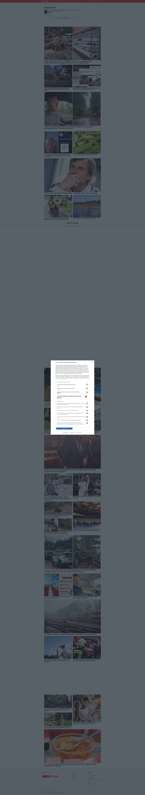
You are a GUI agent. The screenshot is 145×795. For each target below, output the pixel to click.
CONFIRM (64, 428)
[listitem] (72, 382)
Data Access (72, 432)
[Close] (92, 362)
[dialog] (72, 397)
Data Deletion (66, 432)
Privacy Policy (78, 432)
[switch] (86, 384)
